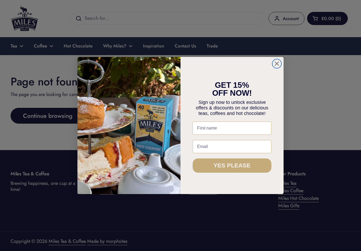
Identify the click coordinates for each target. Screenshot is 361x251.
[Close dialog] (276, 63)
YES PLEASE (232, 165)
